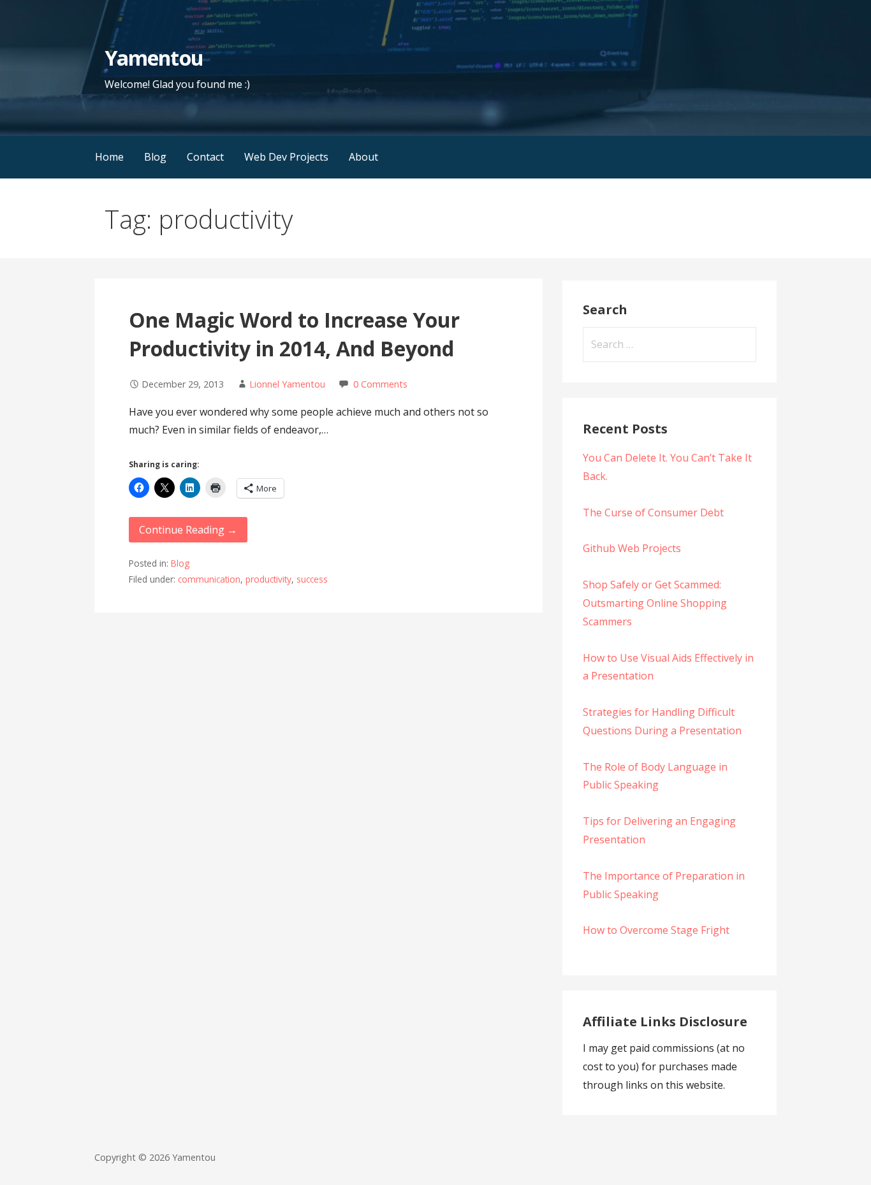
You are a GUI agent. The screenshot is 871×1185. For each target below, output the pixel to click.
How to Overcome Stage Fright (656, 930)
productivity (268, 579)
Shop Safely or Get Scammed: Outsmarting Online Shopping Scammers (655, 603)
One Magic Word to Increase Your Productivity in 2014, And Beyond (294, 334)
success (312, 579)
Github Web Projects (632, 548)
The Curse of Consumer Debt (653, 512)
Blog (155, 157)
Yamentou (154, 57)
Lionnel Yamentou (287, 384)
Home (109, 157)
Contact (205, 157)
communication (209, 579)
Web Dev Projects (286, 157)
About (363, 157)
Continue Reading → (188, 530)
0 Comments (380, 384)
